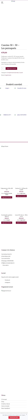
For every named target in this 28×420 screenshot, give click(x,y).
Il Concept (4, 399)
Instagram (7, 282)
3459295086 (10, 260)
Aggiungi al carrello (11, 68)
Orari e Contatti (5, 406)
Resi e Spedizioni (5, 408)
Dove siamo (5, 265)
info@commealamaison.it (7, 263)
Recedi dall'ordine (14, 417)
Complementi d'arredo (13, 72)
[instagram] (2, 282)
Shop (2, 401)
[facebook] (2, 280)
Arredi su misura (5, 404)
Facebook (7, 280)
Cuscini (21, 72)
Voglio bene (8, 75)
